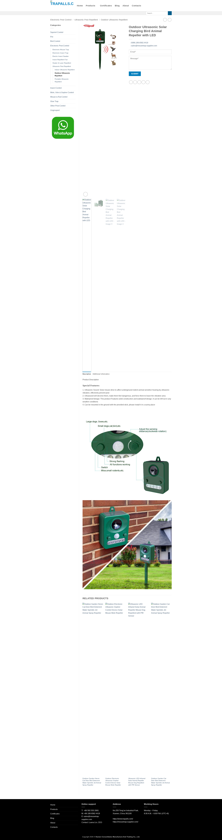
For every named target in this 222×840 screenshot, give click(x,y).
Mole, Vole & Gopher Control (62, 92)
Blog (117, 6)
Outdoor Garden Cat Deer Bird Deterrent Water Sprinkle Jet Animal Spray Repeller (160, 782)
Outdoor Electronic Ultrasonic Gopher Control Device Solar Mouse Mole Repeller (113, 782)
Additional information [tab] (101, 374)
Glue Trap (54, 101)
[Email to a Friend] (139, 82)
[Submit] (170, 13)
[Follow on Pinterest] (61, 13)
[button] (85, 194)
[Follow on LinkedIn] (64, 13)
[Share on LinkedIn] (148, 82)
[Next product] (165, 19)
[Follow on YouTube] (67, 13)
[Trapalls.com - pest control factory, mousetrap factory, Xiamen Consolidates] (61, 5)
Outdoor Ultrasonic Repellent (114, 19)
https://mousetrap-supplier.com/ (125, 822)
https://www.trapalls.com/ (123, 819)
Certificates (106, 6)
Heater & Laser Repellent (61, 63)
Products (90, 6)
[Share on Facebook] (131, 82)
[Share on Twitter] (135, 82)
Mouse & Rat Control (58, 97)
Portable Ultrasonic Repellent (62, 80)
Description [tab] (87, 374)
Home (80, 6)
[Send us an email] (55, 13)
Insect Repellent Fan (60, 60)
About (126, 6)
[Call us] (58, 13)
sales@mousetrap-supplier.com (143, 46)
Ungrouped (55, 110)
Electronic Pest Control (60, 19)
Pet (51, 37)
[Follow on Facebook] (52, 13)
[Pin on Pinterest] (143, 82)
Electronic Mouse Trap (60, 49)
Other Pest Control (57, 106)
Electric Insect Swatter (60, 56)
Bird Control (55, 41)
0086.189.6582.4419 (139, 43)
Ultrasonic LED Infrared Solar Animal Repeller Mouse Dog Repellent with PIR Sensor (136, 782)
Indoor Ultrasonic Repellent (65, 70)
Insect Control (56, 88)
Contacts (136, 6)
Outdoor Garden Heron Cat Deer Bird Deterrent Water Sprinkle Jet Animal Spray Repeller (91, 782)
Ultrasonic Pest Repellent (86, 19)
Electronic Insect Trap (60, 53)
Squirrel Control (56, 32)
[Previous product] (169, 19)
